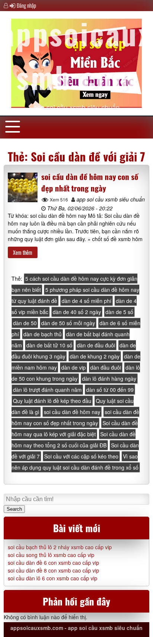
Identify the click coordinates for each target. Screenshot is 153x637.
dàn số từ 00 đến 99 (110, 389)
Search (14, 509)
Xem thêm (22, 252)
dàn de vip (73, 367)
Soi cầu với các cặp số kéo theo (81, 456)
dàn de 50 (25, 323)
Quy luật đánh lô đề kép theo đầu (52, 400)
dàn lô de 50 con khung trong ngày (76, 373)
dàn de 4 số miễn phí (86, 300)
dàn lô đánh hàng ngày (109, 378)
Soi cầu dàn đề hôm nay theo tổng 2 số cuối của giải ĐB (74, 439)
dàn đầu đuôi (105, 367)
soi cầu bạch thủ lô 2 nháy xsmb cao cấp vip (60, 547)
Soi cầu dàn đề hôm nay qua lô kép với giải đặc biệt (75, 428)
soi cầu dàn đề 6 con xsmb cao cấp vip (53, 562)
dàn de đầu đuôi (96, 345)
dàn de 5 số (119, 312)
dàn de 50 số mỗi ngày (68, 323)
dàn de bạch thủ (42, 334)
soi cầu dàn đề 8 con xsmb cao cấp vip (53, 570)
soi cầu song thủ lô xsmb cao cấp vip (51, 554)
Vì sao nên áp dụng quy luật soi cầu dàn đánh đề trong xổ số (75, 462)
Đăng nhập (26, 5)
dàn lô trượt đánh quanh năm (47, 389)
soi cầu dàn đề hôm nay (72, 412)
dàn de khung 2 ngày (95, 356)
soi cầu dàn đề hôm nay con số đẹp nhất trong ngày (89, 182)
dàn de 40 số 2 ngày (77, 312)
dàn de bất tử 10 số (49, 345)
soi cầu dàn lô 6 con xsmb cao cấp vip (52, 578)
